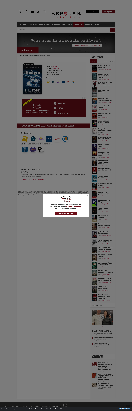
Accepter (122, 408)
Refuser (127, 408)
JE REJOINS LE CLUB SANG (66, 213)
